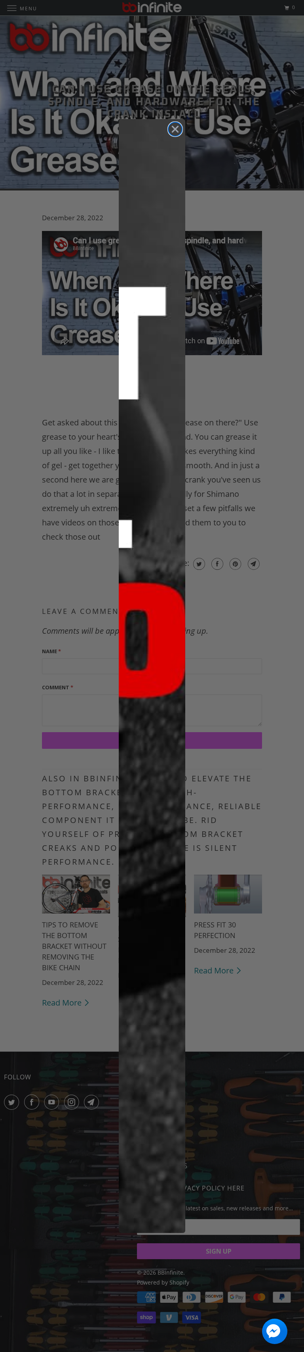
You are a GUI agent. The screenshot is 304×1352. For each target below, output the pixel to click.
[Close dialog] (175, 129)
